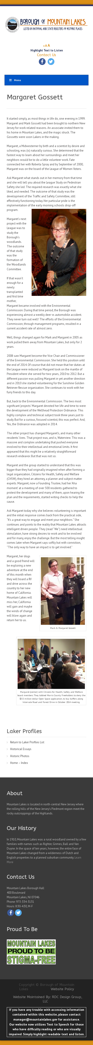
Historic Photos (19, 756)
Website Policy (62, 989)
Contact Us (46, 55)
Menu (17, 80)
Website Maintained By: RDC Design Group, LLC (47, 999)
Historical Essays (20, 749)
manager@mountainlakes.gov (35, 1019)
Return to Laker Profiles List (27, 742)
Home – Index (19, 763)
